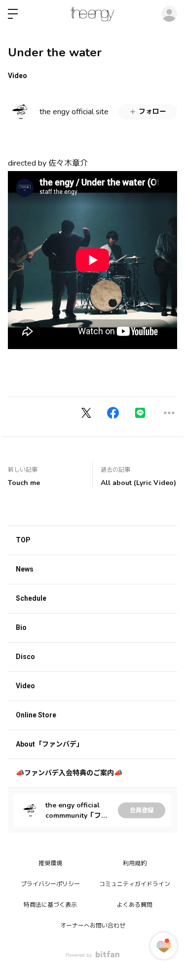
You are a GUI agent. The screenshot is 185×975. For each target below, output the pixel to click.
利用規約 (135, 863)
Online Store (36, 715)
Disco (25, 657)
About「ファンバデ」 (49, 744)
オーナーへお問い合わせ (92, 926)
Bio (21, 627)
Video (17, 76)
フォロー (152, 111)
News (25, 569)
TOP (23, 540)
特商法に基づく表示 (50, 905)
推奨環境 (50, 863)
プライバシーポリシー (50, 884)
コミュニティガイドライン (134, 884)
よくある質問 (134, 905)
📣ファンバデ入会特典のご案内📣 (69, 773)
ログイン (169, 14)
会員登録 (141, 810)
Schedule (31, 598)
